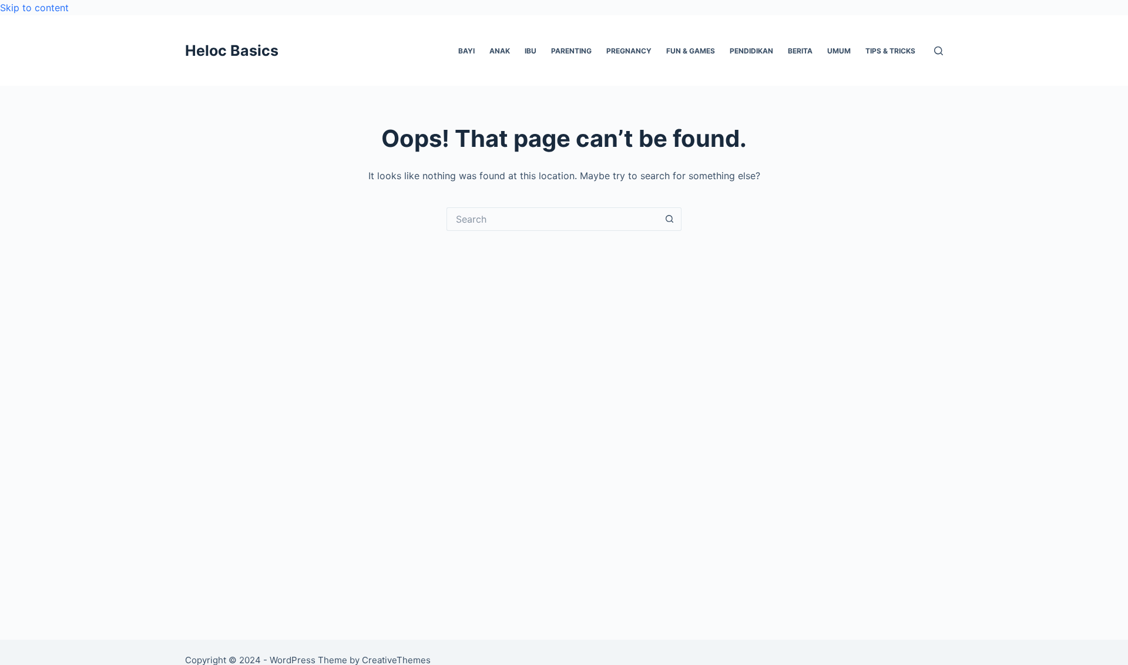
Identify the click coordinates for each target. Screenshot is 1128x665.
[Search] (938, 50)
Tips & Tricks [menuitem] (890, 50)
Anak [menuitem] (499, 50)
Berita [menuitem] (800, 50)
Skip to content (34, 8)
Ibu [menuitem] (530, 50)
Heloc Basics (231, 50)
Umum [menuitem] (839, 50)
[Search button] (670, 219)
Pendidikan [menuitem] (751, 50)
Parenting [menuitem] (571, 50)
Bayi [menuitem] (466, 50)
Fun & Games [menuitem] (690, 50)
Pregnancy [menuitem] (629, 50)
